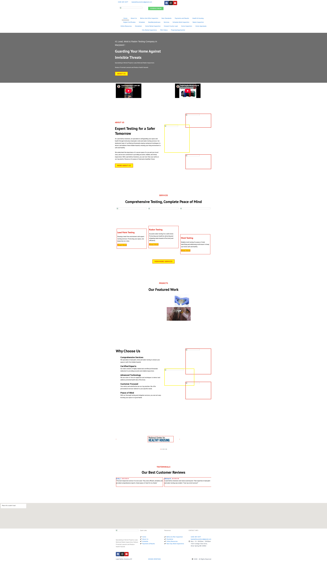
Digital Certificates (129, 22)
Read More (122, 245)
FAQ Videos (164, 30)
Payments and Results (182, 18)
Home (125, 18)
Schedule (142, 22)
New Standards (166, 18)
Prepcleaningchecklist (178, 30)
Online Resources (126, 26)
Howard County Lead (171, 26)
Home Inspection (186, 26)
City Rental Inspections (149, 30)
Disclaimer (138, 26)
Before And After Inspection (149, 18)
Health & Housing (198, 18)
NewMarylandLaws (154, 22)
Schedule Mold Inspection (181, 22)
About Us (134, 18)
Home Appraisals (200, 26)
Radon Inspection (198, 22)
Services (166, 22)
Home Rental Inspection (153, 26)
